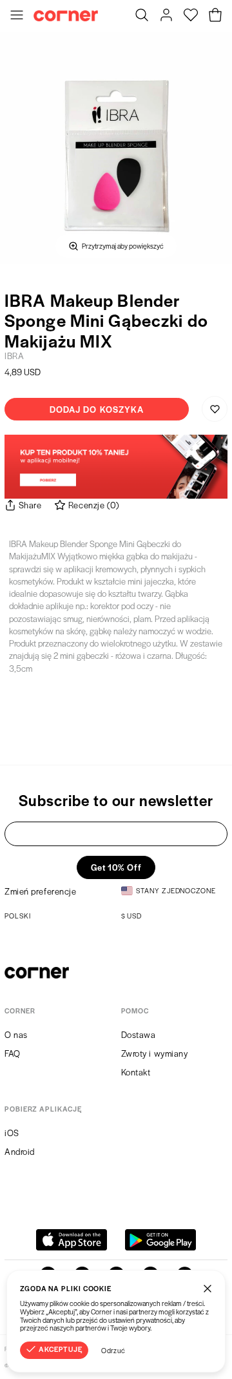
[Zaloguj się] (166, 16)
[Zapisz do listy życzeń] (214, 409)
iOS (12, 1132)
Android (20, 1151)
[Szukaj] (142, 16)
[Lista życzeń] (190, 16)
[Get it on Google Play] (160, 1239)
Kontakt (136, 1072)
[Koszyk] (215, 16)
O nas (16, 1034)
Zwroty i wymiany (154, 1053)
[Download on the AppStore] (71, 1239)
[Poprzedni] (14, 148)
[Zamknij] (207, 1288)
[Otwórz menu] (16, 16)
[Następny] (218, 148)
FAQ (13, 1053)
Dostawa (138, 1034)
